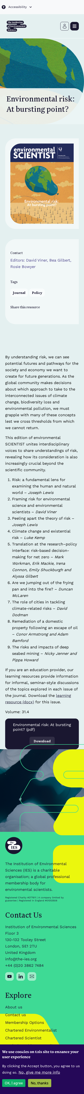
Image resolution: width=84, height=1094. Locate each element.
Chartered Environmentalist (31, 1030)
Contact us (15, 1014)
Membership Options (24, 1022)
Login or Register (64, 26)
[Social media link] (9, 976)
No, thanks (39, 1083)
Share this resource (25, 307)
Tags (13, 281)
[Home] (16, 26)
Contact (16, 252)
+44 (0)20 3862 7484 (24, 965)
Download (42, 741)
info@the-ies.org (21, 959)
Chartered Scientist (23, 1038)
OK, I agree (14, 1083)
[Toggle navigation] (74, 26)
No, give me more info (39, 1072)
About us (13, 1007)
